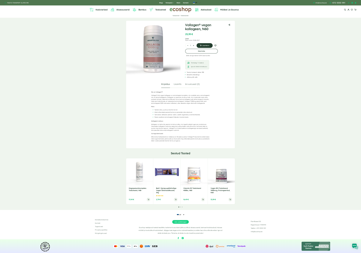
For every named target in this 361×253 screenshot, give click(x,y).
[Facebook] (348, 3)
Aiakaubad (206, 9)
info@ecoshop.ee (321, 3)
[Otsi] (345, 9)
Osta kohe (201, 51)
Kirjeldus (165, 84)
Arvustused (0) (192, 84)
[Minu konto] (348, 9)
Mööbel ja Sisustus (229, 9)
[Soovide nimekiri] (352, 10)
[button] (148, 199)
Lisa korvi (205, 44)
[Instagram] (352, 3)
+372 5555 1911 (338, 3)
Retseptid (169, 3)
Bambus (142, 9)
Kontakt (186, 3)
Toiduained (160, 9)
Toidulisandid (184, 15)
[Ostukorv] (355, 10)
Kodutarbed (101, 9)
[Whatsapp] (355, 3)
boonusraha (206, 55)
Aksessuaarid (123, 9)
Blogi (161, 3)
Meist (178, 3)
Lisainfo (177, 84)
